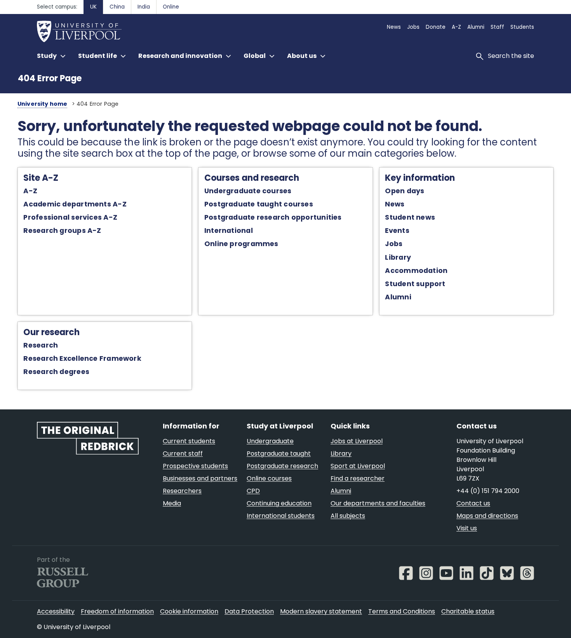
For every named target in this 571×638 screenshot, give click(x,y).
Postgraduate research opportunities (273, 217)
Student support (415, 283)
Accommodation (416, 270)
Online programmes (241, 243)
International (228, 230)
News (394, 204)
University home (42, 104)
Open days (404, 191)
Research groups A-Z (62, 230)
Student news (410, 217)
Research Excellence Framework (82, 358)
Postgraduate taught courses (258, 204)
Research (40, 345)
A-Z (30, 191)
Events (397, 230)
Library (398, 257)
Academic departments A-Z (74, 204)
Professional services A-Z (70, 217)
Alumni (398, 297)
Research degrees (56, 371)
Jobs (393, 243)
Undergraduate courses (248, 191)
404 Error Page (50, 78)
